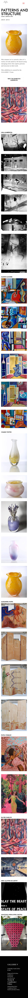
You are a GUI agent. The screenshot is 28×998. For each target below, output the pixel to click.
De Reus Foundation (12, 974)
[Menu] (23, 3)
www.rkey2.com (11, 978)
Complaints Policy (12, 988)
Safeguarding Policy (12, 986)
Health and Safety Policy (13, 989)
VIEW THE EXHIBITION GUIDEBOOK (14, 79)
